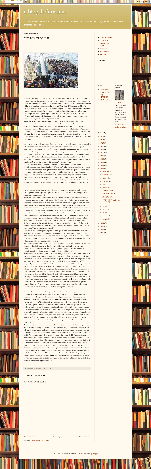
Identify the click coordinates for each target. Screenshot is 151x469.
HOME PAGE (104, 89)
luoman (80, 453)
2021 (102, 149)
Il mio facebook (105, 40)
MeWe (102, 46)
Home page (57, 437)
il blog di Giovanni (45, 11)
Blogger (95, 453)
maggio (105, 206)
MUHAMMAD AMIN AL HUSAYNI (111, 201)
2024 (102, 140)
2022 (102, 146)
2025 (102, 136)
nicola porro (104, 49)
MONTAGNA (104, 92)
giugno (105, 188)
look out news (104, 43)
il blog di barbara (106, 37)
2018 (102, 159)
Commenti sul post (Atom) (40, 440)
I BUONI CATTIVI (108, 190)
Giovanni (120, 102)
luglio (105, 184)
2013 (102, 226)
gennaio (105, 219)
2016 (102, 165)
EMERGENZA (107, 197)
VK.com (103, 54)
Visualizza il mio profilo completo (120, 126)
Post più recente (29, 437)
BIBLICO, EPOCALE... (110, 194)
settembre (106, 181)
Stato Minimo (104, 51)
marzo (105, 212)
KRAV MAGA (105, 100)
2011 (102, 229)
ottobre (105, 178)
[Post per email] (50, 368)
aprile (105, 209)
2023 (102, 143)
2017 (102, 162)
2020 (102, 152)
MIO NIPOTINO (104, 96)
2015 (102, 169)
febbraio (106, 216)
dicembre (106, 171)
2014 (102, 223)
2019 (102, 156)
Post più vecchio (84, 437)
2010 (102, 233)
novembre (106, 175)
